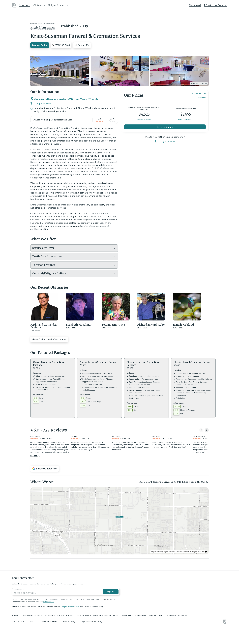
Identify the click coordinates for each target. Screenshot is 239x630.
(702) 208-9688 (42, 104)
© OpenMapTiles (180, 552)
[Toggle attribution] (205, 551)
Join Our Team (18, 622)
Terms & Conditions (49, 622)
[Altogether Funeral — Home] (14, 5)
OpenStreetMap (198, 552)
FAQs (32, 622)
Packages (202, 97)
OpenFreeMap (169, 552)
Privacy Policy (48, 601)
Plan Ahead (195, 5)
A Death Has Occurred (215, 5)
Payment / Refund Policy (91, 622)
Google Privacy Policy (70, 606)
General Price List (199, 94)
